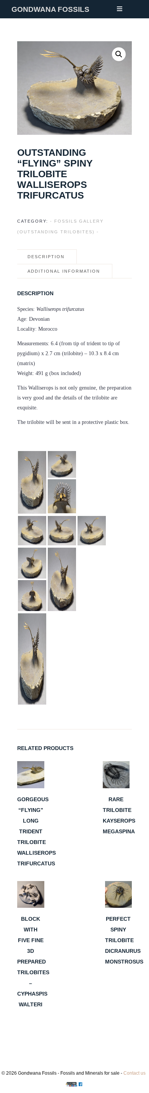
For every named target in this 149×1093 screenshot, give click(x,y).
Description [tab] (46, 256)
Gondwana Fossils (50, 9)
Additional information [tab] (64, 271)
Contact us (134, 1073)
